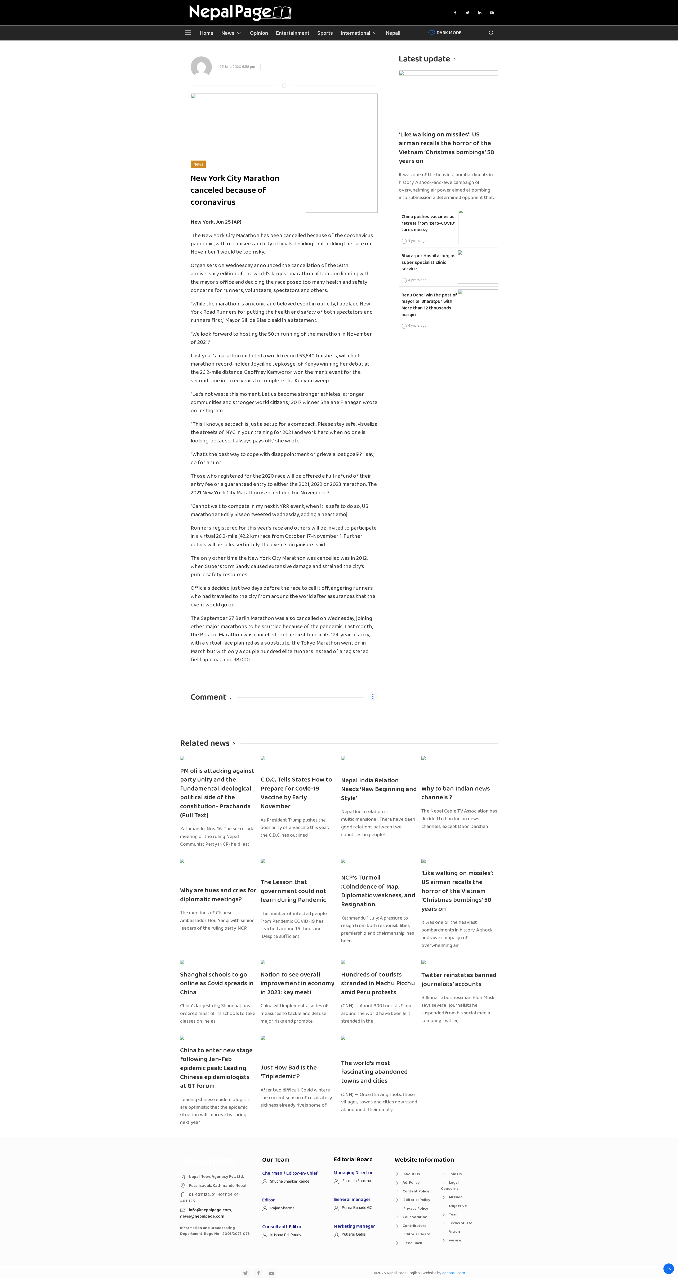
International (355, 33)
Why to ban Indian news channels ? (455, 793)
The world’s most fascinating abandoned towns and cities (374, 1072)
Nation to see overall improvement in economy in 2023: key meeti (297, 984)
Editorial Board (416, 1234)
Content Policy (416, 1191)
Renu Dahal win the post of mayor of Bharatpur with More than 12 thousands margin (429, 304)
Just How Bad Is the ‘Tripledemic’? (289, 1072)
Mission (456, 1197)
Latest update (424, 59)
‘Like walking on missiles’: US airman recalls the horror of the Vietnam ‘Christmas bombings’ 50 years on (446, 148)
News (227, 33)
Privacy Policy (415, 1208)
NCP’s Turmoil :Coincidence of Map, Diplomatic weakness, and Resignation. (378, 891)
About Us (411, 1174)
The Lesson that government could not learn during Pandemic (293, 891)
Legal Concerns (450, 1185)
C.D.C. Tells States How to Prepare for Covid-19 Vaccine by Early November (296, 793)
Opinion (259, 33)
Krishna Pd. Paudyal (287, 1235)
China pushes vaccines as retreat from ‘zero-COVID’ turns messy (428, 223)
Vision (454, 1231)
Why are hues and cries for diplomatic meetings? (218, 895)
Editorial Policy (416, 1200)
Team (453, 1214)
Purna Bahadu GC (357, 1207)
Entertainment (292, 33)
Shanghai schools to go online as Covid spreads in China (217, 984)
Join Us (455, 1174)
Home (206, 33)
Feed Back (412, 1243)
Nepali (393, 33)
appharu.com (453, 1273)
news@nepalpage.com (202, 1216)
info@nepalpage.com (210, 1210)
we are (455, 1240)
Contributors (414, 1226)
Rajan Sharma (282, 1208)
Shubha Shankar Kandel (290, 1181)
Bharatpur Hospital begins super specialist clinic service (429, 262)
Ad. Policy (411, 1182)
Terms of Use (460, 1223)
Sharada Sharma (356, 1181)
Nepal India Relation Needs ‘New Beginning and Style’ (379, 789)
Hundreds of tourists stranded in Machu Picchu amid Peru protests (378, 984)
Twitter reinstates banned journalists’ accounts (459, 979)
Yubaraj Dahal (354, 1234)
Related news (205, 743)
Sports (325, 33)
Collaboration (415, 1217)
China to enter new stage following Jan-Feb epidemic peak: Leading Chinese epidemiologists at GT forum (216, 1068)
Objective (458, 1206)
